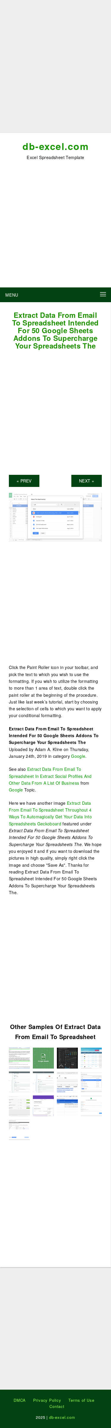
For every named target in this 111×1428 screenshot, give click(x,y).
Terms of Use (81, 1400)
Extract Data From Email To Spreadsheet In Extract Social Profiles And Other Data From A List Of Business (50, 776)
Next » (86, 481)
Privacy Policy (47, 1400)
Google (78, 756)
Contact (57, 1406)
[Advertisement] (55, 68)
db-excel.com (55, 146)
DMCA (20, 1400)
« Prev (24, 481)
